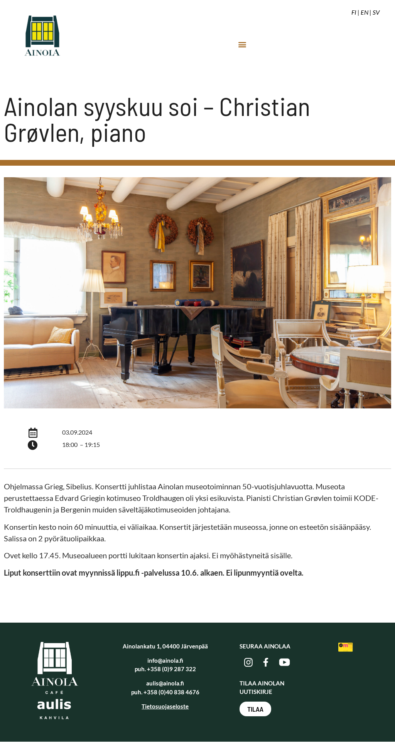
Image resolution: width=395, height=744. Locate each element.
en (364, 12)
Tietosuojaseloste (165, 706)
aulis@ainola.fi (165, 683)
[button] (242, 44)
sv (376, 12)
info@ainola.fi (165, 660)
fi (353, 12)
